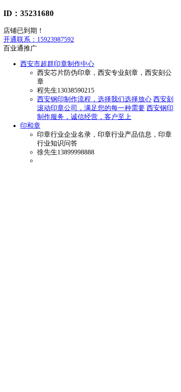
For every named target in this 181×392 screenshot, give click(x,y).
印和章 (30, 125)
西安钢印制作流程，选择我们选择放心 (94, 99)
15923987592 (38, 39)
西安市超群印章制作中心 (57, 63)
